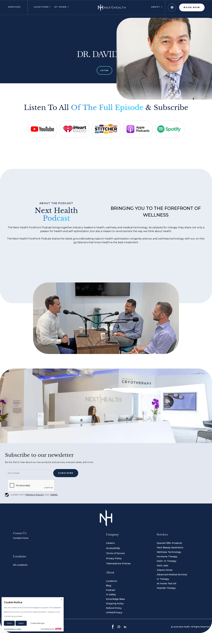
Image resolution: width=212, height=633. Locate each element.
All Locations (20, 565)
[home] (111, 7)
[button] (14, 7)
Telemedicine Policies (118, 563)
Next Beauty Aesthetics (170, 547)
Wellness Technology (169, 552)
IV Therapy (163, 579)
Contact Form (20, 538)
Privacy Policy (114, 558)
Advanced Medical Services (172, 574)
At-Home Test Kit (166, 583)
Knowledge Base (115, 599)
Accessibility (113, 548)
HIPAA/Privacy (114, 612)
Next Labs (162, 565)
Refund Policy (114, 608)
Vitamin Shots (165, 570)
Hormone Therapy (167, 556)
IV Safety (111, 594)
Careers (110, 543)
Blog (108, 585)
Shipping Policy (115, 603)
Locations (111, 581)
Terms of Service (115, 553)
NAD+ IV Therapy (166, 561)
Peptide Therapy (166, 588)
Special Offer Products (169, 543)
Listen (104, 70)
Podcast (110, 590)
